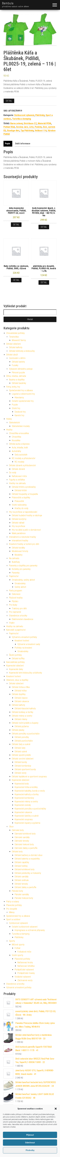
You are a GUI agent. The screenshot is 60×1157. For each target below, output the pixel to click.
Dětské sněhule (22, 880)
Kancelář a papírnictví (16, 630)
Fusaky (15, 365)
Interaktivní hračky (20, 540)
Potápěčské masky (26, 973)
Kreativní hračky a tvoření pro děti (24, 544)
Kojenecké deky (16, 669)
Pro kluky (13, 605)
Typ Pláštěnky (27, 130)
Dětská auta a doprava (19, 444)
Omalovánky (20, 583)
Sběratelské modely (21, 426)
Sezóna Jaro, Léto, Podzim (29, 127)
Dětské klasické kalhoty (25, 708)
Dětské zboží (12, 354)
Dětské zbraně (18, 469)
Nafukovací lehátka (25, 966)
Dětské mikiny (21, 719)
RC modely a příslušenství (23, 458)
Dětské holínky (21, 866)
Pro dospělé (11, 908)
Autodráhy (16, 451)
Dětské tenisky (21, 883)
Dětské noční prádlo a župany (25, 723)
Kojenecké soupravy (24, 819)
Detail (9, 100)
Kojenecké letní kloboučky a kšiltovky (25, 672)
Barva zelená (16, 123)
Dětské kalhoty (15, 347)
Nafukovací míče (19, 476)
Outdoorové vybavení (24, 115)
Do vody (12, 472)
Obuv (11, 826)
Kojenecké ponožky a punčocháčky (30, 808)
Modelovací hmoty (20, 551)
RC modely (19, 461)
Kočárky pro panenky (21, 569)
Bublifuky (16, 562)
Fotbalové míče (24, 951)
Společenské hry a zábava (21, 390)
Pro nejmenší (15, 612)
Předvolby (30, 1150)
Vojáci (12, 622)
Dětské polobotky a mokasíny (28, 873)
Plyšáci (15, 601)
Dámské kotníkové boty (25, 833)
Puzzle (15, 404)
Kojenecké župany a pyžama (27, 823)
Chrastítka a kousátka (19, 433)
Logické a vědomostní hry (23, 394)
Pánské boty (17, 891)
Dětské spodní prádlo (21, 755)
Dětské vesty (20, 773)
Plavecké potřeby (14, 905)
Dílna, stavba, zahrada (16, 376)
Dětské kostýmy (19, 519)
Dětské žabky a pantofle (25, 887)
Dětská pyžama (22, 726)
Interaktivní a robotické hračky (22, 537)
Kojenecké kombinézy (24, 798)
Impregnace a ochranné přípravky (30, 930)
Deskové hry (20, 411)
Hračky (9, 429)
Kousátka (16, 440)
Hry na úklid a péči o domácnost (26, 529)
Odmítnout (30, 1142)
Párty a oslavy (12, 901)
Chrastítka (16, 436)
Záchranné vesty (25, 980)
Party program (15, 590)
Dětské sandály (21, 876)
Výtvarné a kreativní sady (28, 644)
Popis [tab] (7, 143)
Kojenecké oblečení (15, 665)
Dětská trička (21, 690)
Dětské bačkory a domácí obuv (28, 855)
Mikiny (12, 912)
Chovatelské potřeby (15, 333)
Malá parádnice (19, 533)
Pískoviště (19, 501)
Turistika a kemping (21, 118)
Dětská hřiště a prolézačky (24, 487)
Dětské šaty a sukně (21, 744)
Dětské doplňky (19, 694)
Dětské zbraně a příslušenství (22, 465)
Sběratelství (14, 422)
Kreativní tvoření (22, 640)
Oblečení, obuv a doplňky (17, 680)
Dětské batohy (18, 361)
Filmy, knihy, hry (13, 386)
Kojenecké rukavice (23, 812)
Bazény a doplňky (17, 379)
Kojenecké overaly (23, 805)
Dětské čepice (21, 698)
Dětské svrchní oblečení (22, 758)
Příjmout (30, 1135)
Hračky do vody (21, 508)
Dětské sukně (21, 751)
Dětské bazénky (19, 383)
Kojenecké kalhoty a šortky (27, 794)
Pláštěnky (40, 115)
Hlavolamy (19, 397)
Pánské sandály (22, 894)
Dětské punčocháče (24, 740)
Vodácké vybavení (23, 976)
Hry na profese (18, 526)
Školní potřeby (15, 655)
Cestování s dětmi (17, 358)
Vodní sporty (17, 955)
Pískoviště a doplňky (21, 497)
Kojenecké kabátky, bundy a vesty (30, 790)
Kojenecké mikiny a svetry (26, 801)
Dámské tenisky (22, 840)
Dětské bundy (21, 762)
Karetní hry (19, 415)
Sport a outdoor (13, 919)
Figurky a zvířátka (17, 479)
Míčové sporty (18, 944)
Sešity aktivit (20, 587)
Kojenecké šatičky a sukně (27, 815)
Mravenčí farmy (19, 340)
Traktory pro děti (19, 608)
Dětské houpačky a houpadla (25, 494)
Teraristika (14, 336)
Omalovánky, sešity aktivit (23, 579)
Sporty (12, 941)
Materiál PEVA (44, 123)
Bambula (8, 3)
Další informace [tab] (22, 143)
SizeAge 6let (13, 130)
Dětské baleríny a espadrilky (27, 858)
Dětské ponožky (22, 737)
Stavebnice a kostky (18, 615)
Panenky (16, 572)
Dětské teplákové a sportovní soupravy (29, 776)
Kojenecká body (22, 783)
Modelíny (18, 554)
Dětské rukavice (22, 701)
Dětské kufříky (18, 658)
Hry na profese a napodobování (23, 512)
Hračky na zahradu (17, 483)
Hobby (9, 419)
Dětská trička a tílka (21, 687)
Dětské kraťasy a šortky (22, 712)
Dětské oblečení (13, 344)
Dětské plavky (18, 730)
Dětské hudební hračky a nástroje (27, 515)
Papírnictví (13, 576)
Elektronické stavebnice (22, 619)
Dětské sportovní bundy (25, 769)
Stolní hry (16, 408)
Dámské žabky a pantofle (26, 848)
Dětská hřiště (21, 490)
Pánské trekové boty (24, 898)
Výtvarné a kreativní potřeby (24, 637)
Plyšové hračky (16, 597)
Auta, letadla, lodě (20, 447)
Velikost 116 (41, 130)
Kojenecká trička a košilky (26, 787)
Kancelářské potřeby (15, 662)
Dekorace (16, 594)
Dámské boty (18, 830)
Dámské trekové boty (24, 844)
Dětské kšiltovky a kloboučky (22, 351)
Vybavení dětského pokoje (21, 369)
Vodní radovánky (19, 504)
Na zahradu (14, 558)
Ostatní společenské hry (23, 401)
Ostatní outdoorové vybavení (24, 926)
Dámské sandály (22, 837)
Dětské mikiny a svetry (22, 715)
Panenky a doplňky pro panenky (23, 565)
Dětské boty (17, 851)
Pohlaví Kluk (9, 127)
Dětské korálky (18, 547)
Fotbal (17, 948)
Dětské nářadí (18, 522)
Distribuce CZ (30, 123)
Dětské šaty (20, 748)
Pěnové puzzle (18, 372)
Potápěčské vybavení (24, 969)
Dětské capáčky (22, 862)
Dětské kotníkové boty (24, 869)
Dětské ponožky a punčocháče (25, 733)
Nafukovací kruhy (25, 962)
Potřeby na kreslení (23, 647)
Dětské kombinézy (23, 765)
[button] (55, 1108)
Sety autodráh (21, 454)
